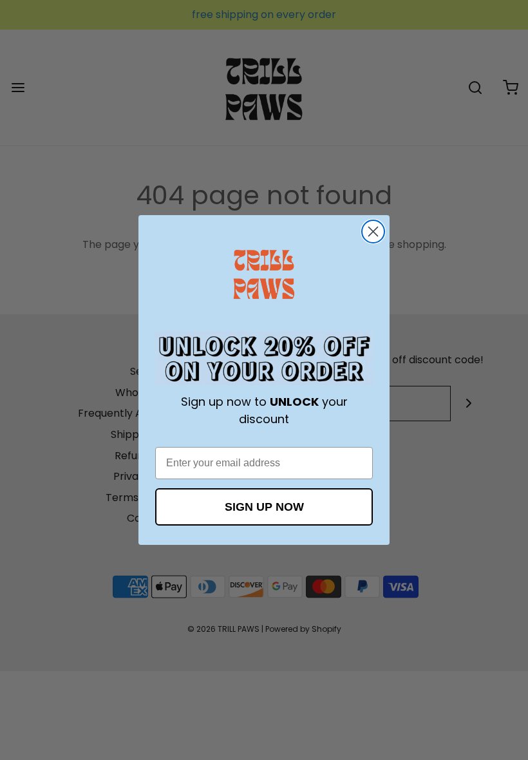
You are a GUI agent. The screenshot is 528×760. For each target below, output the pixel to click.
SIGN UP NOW (264, 506)
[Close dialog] (373, 231)
